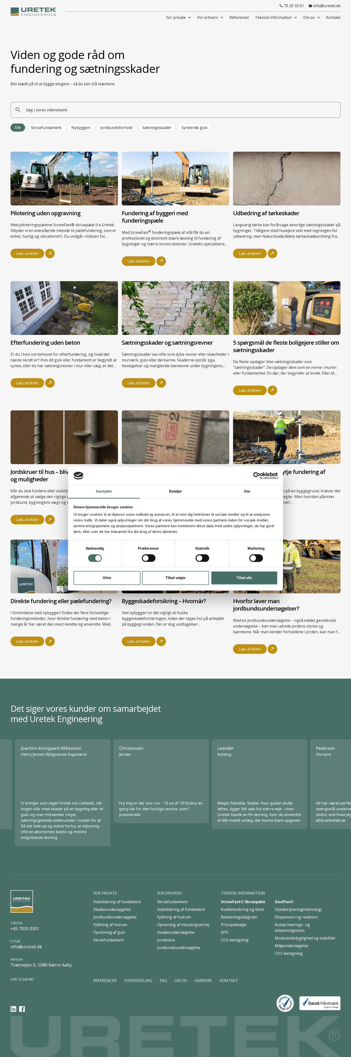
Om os (309, 17)
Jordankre (166, 940)
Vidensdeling (138, 980)
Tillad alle (244, 578)
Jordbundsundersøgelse (115, 917)
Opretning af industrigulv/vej (183, 924)
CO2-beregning (235, 940)
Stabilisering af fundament (117, 901)
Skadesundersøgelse (112, 909)
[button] (178, 17)
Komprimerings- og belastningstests (292, 927)
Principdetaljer (234, 924)
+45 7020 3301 (25, 928)
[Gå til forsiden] (22, 901)
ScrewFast (140, 232)
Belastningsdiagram (239, 917)
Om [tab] (247, 491)
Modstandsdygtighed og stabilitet (305, 938)
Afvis (107, 578)
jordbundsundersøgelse (268, 620)
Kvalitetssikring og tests (242, 909)
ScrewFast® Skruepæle (243, 901)
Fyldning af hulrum (110, 924)
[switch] (148, 558)
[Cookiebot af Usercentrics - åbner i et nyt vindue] (257, 475)
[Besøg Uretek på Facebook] (22, 1009)
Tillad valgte (175, 578)
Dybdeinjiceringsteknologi (298, 909)
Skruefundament (108, 940)
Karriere (203, 980)
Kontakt (229, 980)
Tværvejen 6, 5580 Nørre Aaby (41, 965)
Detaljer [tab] (175, 491)
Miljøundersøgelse (291, 945)
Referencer (105, 980)
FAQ (163, 980)
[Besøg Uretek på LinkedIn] (13, 1009)
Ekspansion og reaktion (296, 917)
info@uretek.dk (26, 947)
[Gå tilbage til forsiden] (33, 11)
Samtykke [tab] (104, 491)
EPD (224, 932)
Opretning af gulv (109, 932)
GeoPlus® (284, 901)
